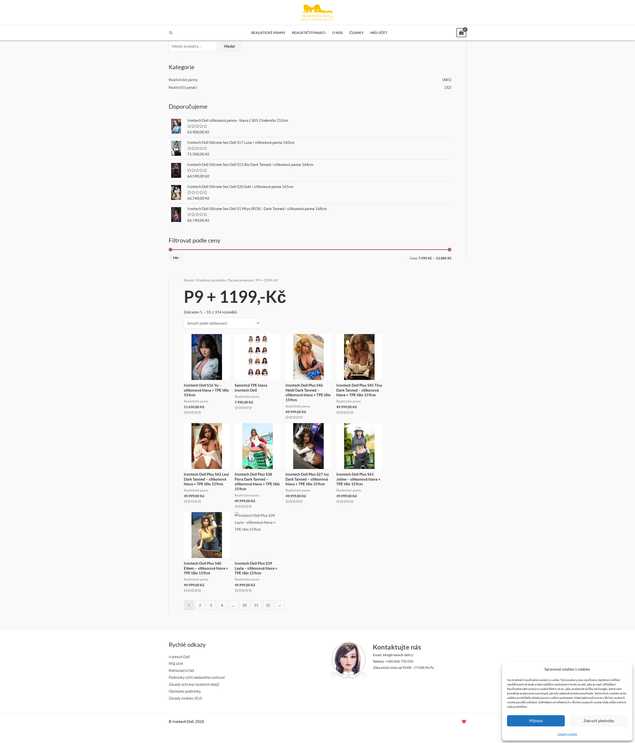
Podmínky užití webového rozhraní (197, 677)
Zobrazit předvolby (598, 720)
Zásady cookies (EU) (185, 698)
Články (356, 33)
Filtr (176, 258)
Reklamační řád (181, 670)
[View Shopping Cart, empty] (461, 32)
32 (268, 605)
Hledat (229, 46)
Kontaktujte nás (397, 647)
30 (244, 605)
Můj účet (378, 33)
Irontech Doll (179, 656)
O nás (337, 33)
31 (256, 605)
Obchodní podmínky (185, 691)
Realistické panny (268, 33)
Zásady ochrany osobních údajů (194, 684)
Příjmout (536, 720)
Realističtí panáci (308, 33)
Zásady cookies (567, 734)
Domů (188, 280)
